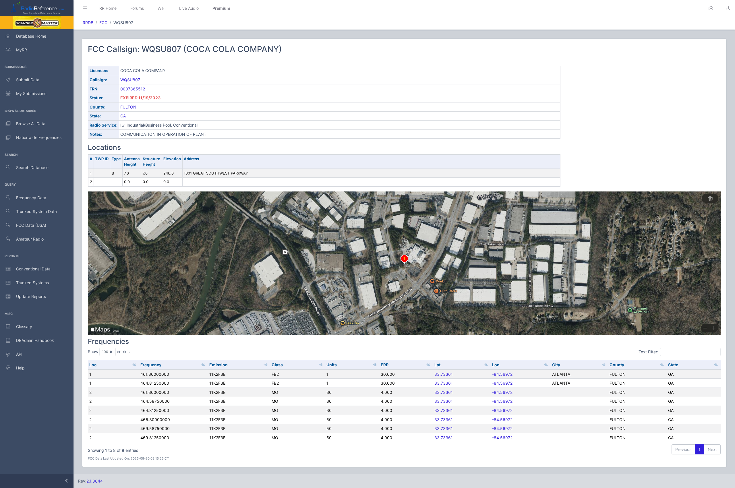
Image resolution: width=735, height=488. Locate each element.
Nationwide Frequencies (38, 137)
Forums (137, 8)
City (556, 364)
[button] (710, 8)
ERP (384, 364)
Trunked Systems (32, 282)
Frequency (150, 364)
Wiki (161, 8)
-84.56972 (502, 374)
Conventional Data (33, 268)
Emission (218, 364)
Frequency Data (31, 197)
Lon (496, 364)
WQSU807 (130, 79)
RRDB (88, 22)
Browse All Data (30, 123)
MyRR (21, 49)
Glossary (24, 326)
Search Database (32, 167)
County (617, 364)
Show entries (108, 351)
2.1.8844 (94, 481)
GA (123, 115)
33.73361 (443, 374)
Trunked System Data (36, 211)
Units (331, 364)
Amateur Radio (30, 239)
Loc (92, 364)
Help (20, 367)
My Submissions (31, 93)
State (673, 364)
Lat (437, 364)
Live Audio (189, 8)
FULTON (128, 106)
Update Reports (31, 296)
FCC (103, 22)
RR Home (108, 8)
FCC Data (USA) (31, 225)
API (19, 354)
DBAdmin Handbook (35, 340)
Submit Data (27, 79)
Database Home (31, 36)
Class (277, 364)
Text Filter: (648, 351)
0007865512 (132, 88)
